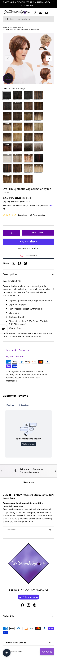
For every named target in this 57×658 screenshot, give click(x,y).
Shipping (6, 202)
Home (5, 27)
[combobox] (28, 19)
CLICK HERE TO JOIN (35, 2)
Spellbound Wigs (15, 651)
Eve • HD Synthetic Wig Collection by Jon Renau (21, 29)
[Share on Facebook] (19, 263)
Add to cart (38, 233)
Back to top (29, 482)
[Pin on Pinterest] (25, 263)
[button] (46, 12)
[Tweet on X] (13, 263)
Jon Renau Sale (15, 27)
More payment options (29, 248)
